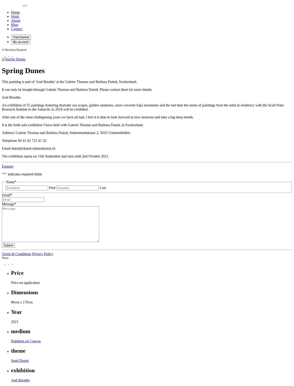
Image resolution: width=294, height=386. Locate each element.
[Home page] (12, 4)
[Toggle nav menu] (25, 5)
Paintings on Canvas (26, 341)
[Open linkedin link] (14, 55)
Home (15, 12)
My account (20, 42)
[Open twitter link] (11, 55)
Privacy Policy (42, 254)
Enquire (7, 166)
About (15, 21)
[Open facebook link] (4, 55)
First (52, 188)
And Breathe (20, 380)
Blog (14, 25)
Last (103, 188)
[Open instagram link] (7, 55)
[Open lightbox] (13, 59)
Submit (8, 245)
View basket (21, 37)
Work (15, 16)
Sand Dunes (20, 361)
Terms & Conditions (16, 254)
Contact (16, 29)
